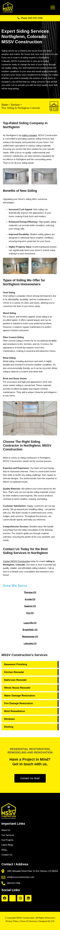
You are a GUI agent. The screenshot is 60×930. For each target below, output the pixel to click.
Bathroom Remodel (15, 680)
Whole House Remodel (17, 687)
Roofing (8, 726)
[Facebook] (4, 898)
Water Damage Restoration (19, 695)
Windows (9, 719)
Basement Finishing (15, 664)
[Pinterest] (12, 898)
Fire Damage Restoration (18, 703)
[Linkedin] (28, 898)
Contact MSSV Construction (16, 561)
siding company (29, 135)
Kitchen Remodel (14, 672)
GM (52, 921)
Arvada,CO (30, 599)
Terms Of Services (28, 921)
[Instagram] (20, 898)
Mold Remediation (14, 711)
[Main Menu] (52, 7)
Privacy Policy (12, 921)
